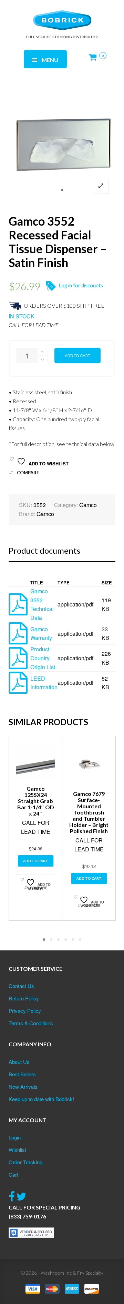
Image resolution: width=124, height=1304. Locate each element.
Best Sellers (22, 1074)
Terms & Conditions (31, 1023)
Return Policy (24, 998)
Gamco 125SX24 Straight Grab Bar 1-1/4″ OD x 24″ (35, 801)
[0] (95, 59)
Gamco (88, 505)
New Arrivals (23, 1086)
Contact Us (21, 985)
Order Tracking (25, 1162)
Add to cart (77, 355)
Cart (13, 1174)
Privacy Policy (25, 1010)
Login (15, 1137)
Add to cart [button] (35, 861)
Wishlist (17, 1149)
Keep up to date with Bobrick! (41, 1099)
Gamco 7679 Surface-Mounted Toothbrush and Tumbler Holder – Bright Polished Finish (88, 812)
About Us (19, 1061)
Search (93, 16)
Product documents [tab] (44, 550)
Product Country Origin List (42, 658)
